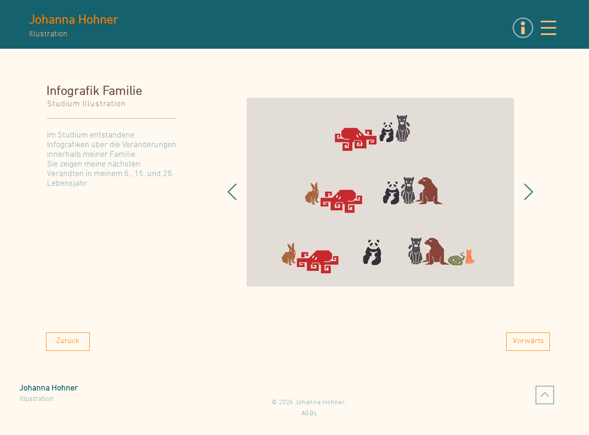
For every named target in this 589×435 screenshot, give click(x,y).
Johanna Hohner (73, 20)
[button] (548, 28)
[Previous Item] (232, 192)
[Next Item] (528, 192)
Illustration (37, 399)
